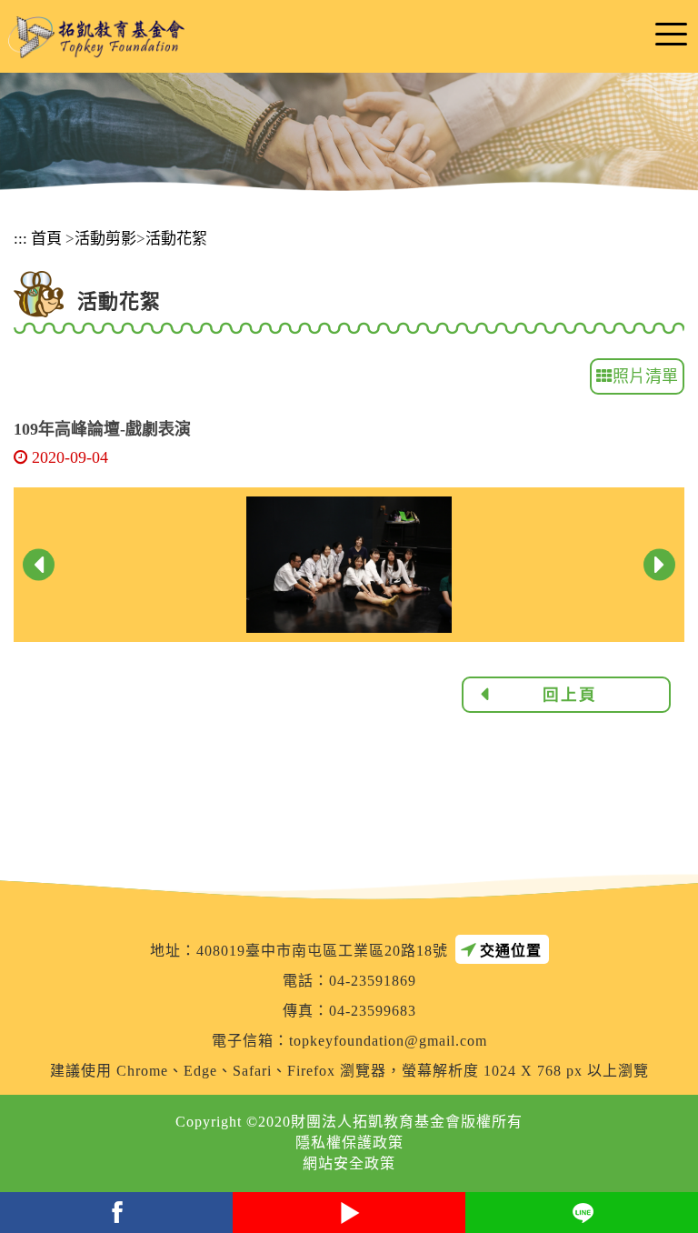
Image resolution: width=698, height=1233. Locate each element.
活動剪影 (105, 238)
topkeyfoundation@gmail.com (388, 1040)
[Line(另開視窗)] (581, 1212)
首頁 (46, 238)
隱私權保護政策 (349, 1142)
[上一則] (39, 565)
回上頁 (570, 695)
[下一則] (659, 565)
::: (20, 238)
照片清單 (645, 376)
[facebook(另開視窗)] (116, 1212)
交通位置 (511, 950)
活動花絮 (176, 238)
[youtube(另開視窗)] (349, 1212)
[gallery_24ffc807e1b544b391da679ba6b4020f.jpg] (348, 564)
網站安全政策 (349, 1163)
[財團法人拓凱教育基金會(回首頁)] (96, 37)
